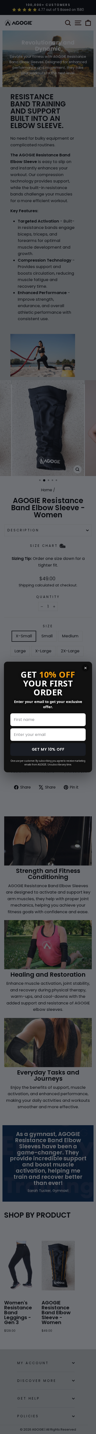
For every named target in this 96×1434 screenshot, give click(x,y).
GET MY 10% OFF (48, 749)
